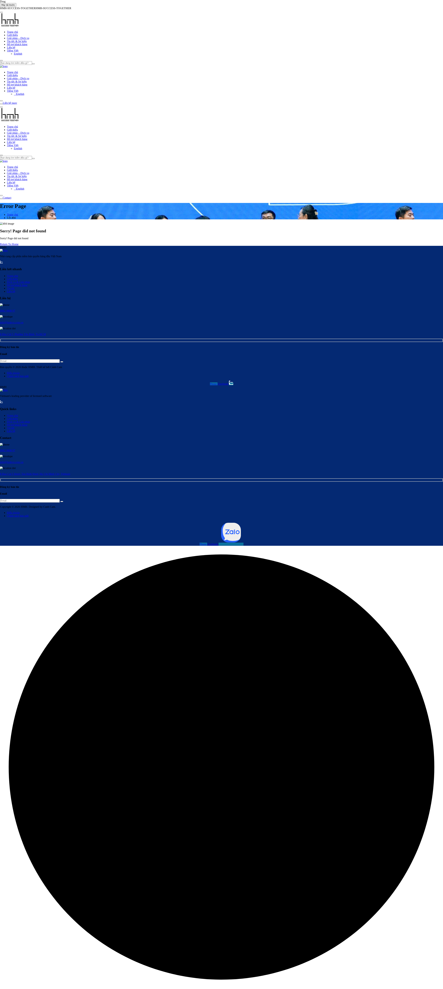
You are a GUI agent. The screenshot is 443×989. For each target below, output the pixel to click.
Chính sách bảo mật (18, 376)
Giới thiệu (12, 35)
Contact (7, 197)
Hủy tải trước (8, 5)
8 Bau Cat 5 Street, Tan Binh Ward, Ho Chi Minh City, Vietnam (35, 473)
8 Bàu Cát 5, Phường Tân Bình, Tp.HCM (23, 334)
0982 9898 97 (7, 310)
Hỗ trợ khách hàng (17, 44)
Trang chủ (12, 31)
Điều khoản (13, 373)
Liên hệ (11, 47)
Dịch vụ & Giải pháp (18, 282)
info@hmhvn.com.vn (11, 322)
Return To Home (9, 244)
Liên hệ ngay (10, 102)
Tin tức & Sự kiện (17, 41)
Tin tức (11, 288)
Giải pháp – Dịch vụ (18, 38)
